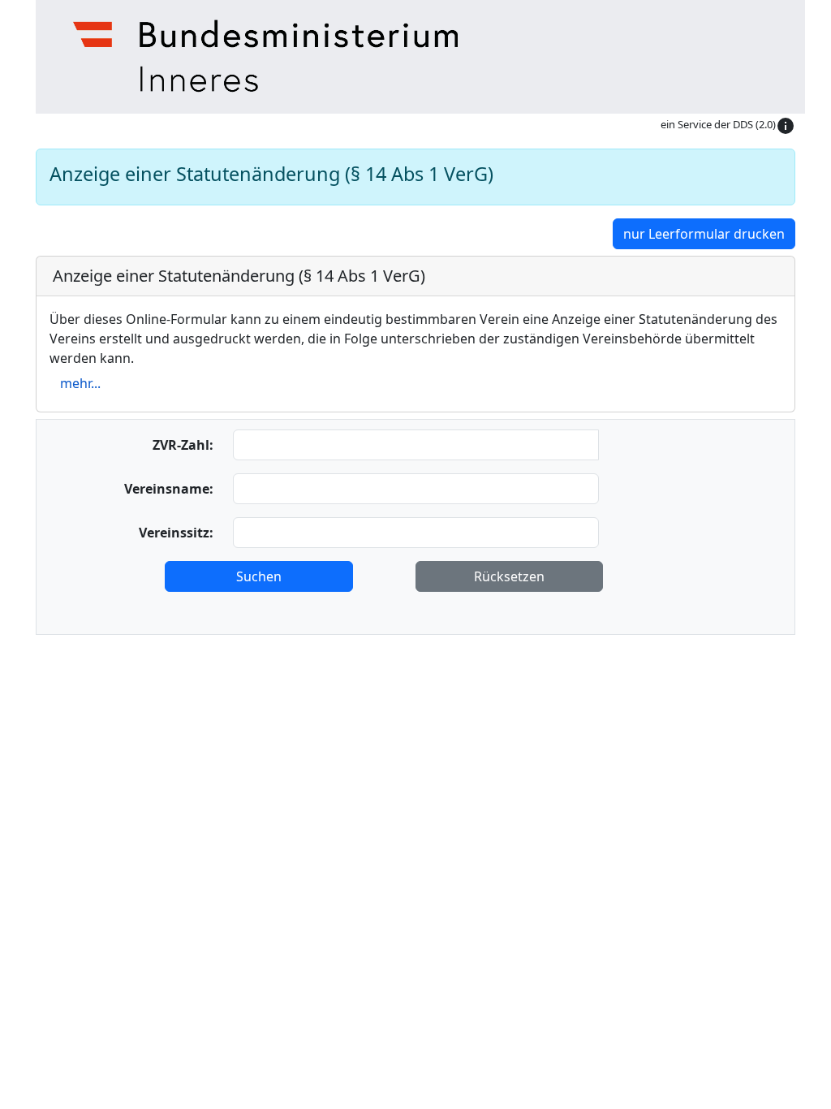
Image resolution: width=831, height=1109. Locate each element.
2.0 (766, 124)
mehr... (80, 383)
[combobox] (416, 532)
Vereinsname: (168, 489)
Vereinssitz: (176, 533)
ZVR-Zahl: (183, 445)
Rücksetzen (509, 576)
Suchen (259, 576)
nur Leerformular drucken (704, 234)
